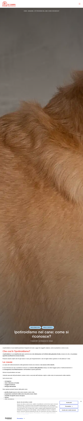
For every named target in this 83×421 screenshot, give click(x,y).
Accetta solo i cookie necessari (69, 410)
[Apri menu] (79, 4)
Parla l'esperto (48, 327)
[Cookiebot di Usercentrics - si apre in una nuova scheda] (8, 418)
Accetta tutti (69, 402)
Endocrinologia (35, 327)
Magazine (30, 11)
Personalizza (20, 418)
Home (25, 11)
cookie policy (25, 414)
